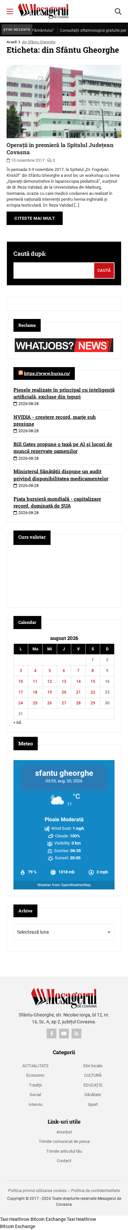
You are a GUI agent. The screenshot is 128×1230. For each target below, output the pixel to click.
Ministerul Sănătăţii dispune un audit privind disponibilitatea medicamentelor (60, 474)
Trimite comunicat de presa (64, 1141)
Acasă (12, 42)
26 (49, 703)
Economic (35, 1075)
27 (64, 703)
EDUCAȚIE (92, 1085)
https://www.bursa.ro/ (47, 373)
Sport (93, 1104)
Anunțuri (64, 1131)
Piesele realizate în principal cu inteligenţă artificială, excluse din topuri (64, 393)
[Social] (51, 1033)
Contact (64, 1160)
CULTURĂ (92, 1075)
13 (64, 681)
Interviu (35, 1104)
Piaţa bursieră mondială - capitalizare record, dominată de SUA (57, 502)
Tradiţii (35, 1085)
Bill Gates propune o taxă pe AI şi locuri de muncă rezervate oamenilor (62, 447)
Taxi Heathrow (15, 1219)
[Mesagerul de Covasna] (43, 11)
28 (78, 703)
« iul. (17, 722)
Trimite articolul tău (64, 1151)
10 (20, 681)
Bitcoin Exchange (48, 1219)
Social (35, 1094)
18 (35, 692)
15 (93, 681)
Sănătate (92, 1094)
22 (93, 692)
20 (64, 692)
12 (49, 681)
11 (35, 681)
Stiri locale (92, 1065)
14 (78, 681)
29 (93, 703)
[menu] (10, 11)
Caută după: (29, 253)
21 (78, 692)
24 (20, 703)
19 (49, 692)
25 (35, 703)
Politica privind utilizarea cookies (37, 1190)
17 (20, 692)
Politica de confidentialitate (95, 1190)
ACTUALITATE (35, 1065)
